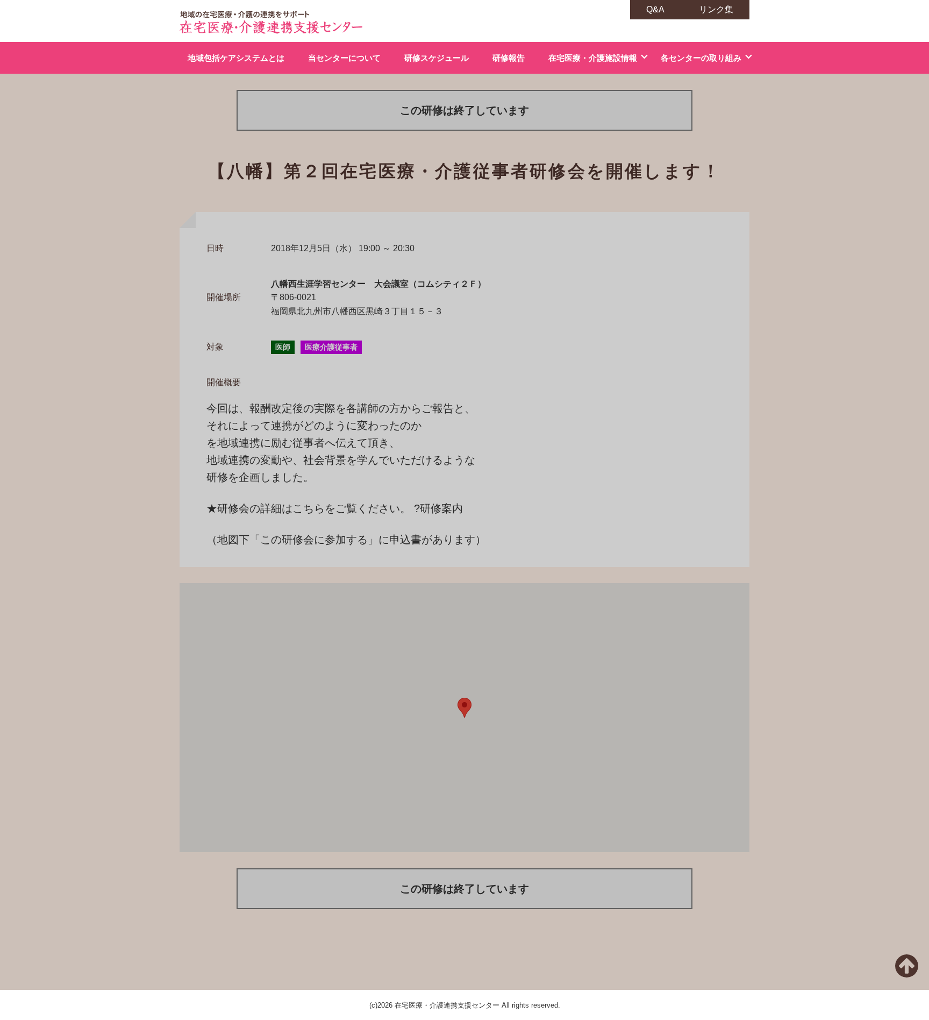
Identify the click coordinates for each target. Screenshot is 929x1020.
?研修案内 (438, 508)
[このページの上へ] (906, 972)
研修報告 (508, 57)
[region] (464, 717)
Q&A (655, 9)
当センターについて (344, 57)
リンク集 (716, 9)
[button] (464, 708)
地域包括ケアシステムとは (236, 57)
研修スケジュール (436, 57)
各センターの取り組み (701, 58)
